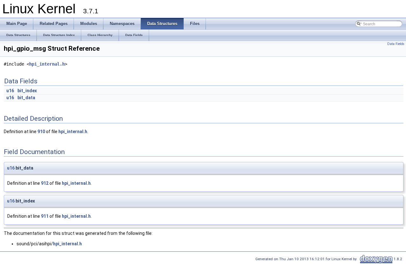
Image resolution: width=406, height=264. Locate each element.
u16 (10, 90)
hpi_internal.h (47, 64)
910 (41, 131)
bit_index (27, 90)
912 (45, 183)
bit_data (26, 97)
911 (45, 216)
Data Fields (395, 44)
